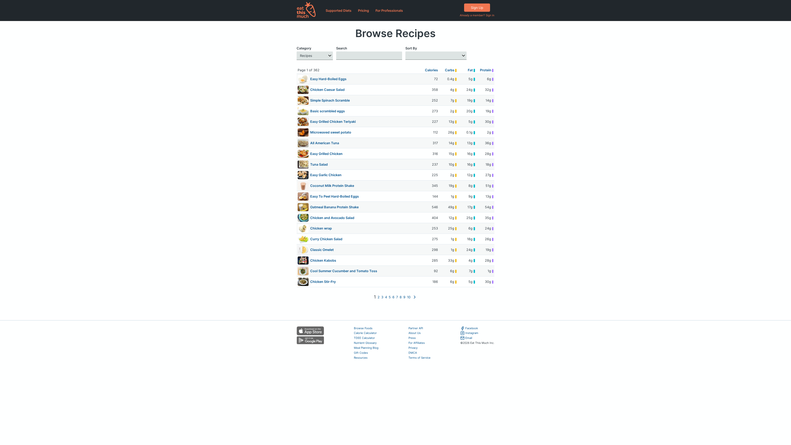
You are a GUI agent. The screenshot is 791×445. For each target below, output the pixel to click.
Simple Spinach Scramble (330, 100)
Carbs (450, 70)
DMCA (412, 352)
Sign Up (477, 8)
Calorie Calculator (365, 333)
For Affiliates (416, 342)
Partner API (415, 328)
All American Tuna (324, 143)
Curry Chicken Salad (326, 239)
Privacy (413, 347)
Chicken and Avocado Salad (332, 218)
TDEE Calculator (364, 338)
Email (468, 338)
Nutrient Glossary (365, 342)
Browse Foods (363, 328)
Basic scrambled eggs (327, 111)
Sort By (411, 48)
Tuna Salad (319, 164)
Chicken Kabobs (323, 260)
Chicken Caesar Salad (327, 90)
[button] (315, 56)
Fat (471, 70)
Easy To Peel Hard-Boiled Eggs (334, 196)
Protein (486, 70)
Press (412, 338)
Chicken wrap (321, 228)
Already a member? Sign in (477, 15)
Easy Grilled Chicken (326, 154)
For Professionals (389, 10)
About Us (414, 333)
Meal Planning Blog (366, 347)
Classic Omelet (322, 250)
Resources (360, 357)
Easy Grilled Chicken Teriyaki (333, 121)
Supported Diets (338, 10)
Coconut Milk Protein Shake (332, 186)
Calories (431, 70)
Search (341, 48)
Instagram (471, 333)
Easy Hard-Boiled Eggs (328, 79)
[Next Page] (414, 297)
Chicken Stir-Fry (323, 282)
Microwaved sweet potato (330, 132)
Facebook (471, 328)
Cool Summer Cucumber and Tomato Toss (343, 271)
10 (409, 297)
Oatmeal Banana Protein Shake (334, 207)
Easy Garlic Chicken (326, 175)
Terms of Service (419, 357)
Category (304, 48)
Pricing (363, 10)
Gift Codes (361, 352)
